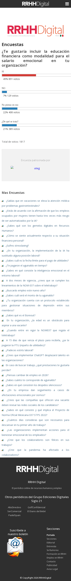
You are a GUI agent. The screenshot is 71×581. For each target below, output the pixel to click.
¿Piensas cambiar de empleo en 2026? (27, 375)
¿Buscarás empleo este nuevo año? (25, 290)
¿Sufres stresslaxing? (17, 245)
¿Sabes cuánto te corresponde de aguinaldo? (31, 380)
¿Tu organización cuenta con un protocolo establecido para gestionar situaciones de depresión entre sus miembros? (35, 305)
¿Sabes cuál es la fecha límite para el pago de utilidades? (37, 260)
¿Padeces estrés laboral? (19, 350)
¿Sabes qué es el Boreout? (20, 315)
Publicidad (52, 565)
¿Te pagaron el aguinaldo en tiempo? (26, 265)
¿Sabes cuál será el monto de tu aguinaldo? (30, 295)
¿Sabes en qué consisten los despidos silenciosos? (34, 385)
